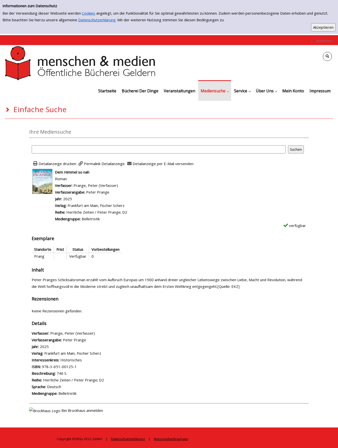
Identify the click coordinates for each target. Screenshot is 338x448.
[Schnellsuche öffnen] (327, 56)
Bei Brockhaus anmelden (82, 410)
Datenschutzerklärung (97, 19)
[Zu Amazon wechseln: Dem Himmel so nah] (42, 180)
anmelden (324, 40)
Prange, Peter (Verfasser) (95, 185)
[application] (214, 90)
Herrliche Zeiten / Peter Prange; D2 (96, 212)
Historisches (71, 359)
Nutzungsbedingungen (171, 439)
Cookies (88, 13)
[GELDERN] (80, 62)
